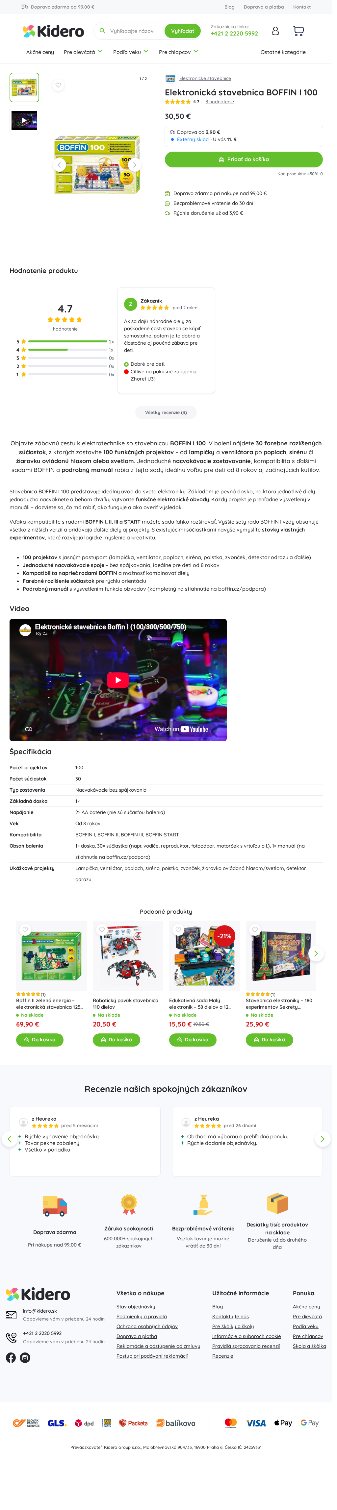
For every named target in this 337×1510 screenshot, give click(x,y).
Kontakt (302, 7)
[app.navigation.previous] (16, 953)
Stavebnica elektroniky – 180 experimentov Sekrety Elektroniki (279, 1003)
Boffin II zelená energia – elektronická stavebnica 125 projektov (48, 1003)
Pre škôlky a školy (233, 1326)
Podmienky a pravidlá (142, 1316)
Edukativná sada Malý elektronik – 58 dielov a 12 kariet (198, 1003)
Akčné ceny (40, 52)
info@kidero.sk (40, 1311)
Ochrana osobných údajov (147, 1326)
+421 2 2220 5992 (234, 33)
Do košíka (43, 1040)
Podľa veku (127, 52)
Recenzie (222, 1356)
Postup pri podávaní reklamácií (152, 1356)
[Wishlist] (58, 85)
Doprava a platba (264, 7)
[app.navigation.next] (316, 953)
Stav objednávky (136, 1306)
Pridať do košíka (248, 159)
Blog (229, 7)
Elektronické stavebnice (205, 78)
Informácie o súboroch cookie (246, 1336)
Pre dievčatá (79, 52)
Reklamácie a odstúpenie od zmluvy (158, 1346)
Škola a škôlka (309, 1346)
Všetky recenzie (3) (166, 412)
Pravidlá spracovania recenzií (246, 1346)
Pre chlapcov (175, 52)
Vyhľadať (182, 31)
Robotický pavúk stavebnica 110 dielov (125, 1003)
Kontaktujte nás (230, 1316)
